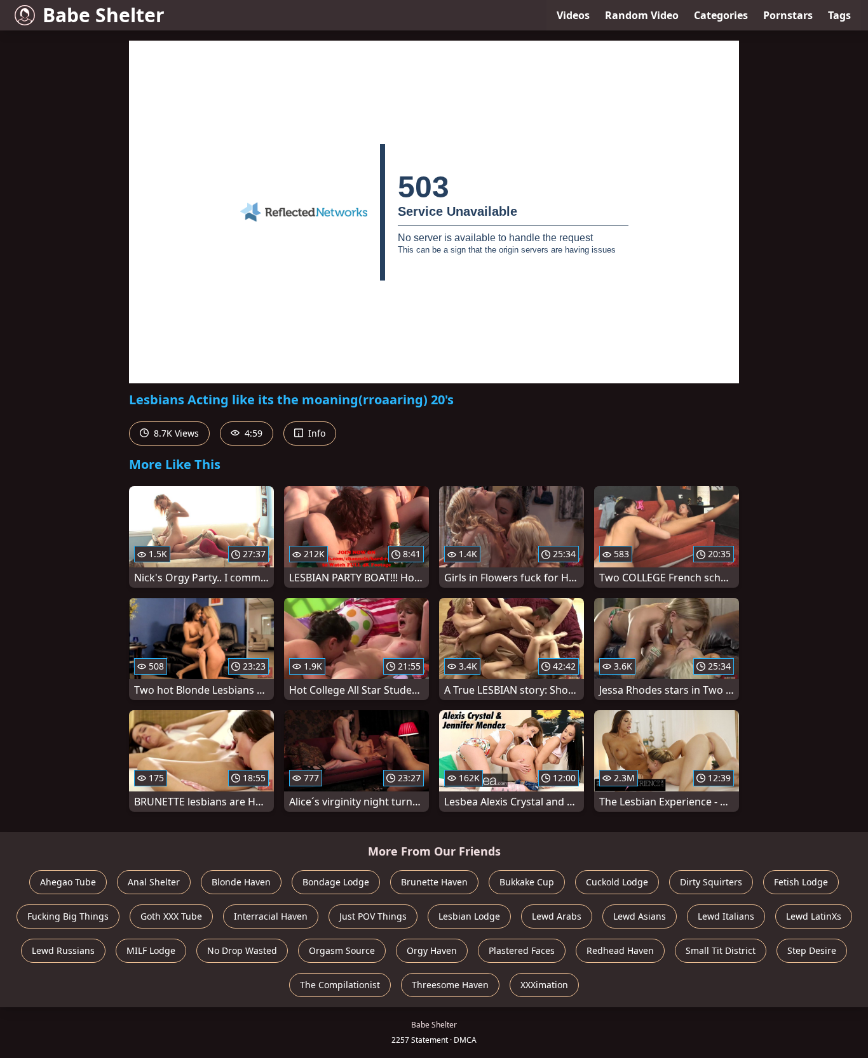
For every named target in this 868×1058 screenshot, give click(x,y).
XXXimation (544, 985)
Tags (839, 15)
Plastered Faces (522, 950)
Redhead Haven (620, 950)
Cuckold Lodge (617, 882)
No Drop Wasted (242, 950)
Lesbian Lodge (469, 916)
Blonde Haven (241, 882)
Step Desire (811, 950)
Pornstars (788, 15)
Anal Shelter (154, 882)
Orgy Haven (432, 950)
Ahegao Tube (68, 882)
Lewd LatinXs (813, 916)
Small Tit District (721, 950)
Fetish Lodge (801, 882)
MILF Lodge (150, 950)
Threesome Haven (450, 985)
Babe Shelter (104, 15)
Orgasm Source (342, 950)
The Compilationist (340, 985)
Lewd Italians (726, 916)
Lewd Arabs (556, 916)
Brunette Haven (434, 882)
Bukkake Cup (526, 882)
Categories (721, 15)
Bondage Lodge (335, 882)
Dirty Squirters (711, 882)
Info (315, 433)
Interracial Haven (271, 916)
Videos (573, 15)
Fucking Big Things (68, 916)
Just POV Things (373, 916)
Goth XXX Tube (171, 916)
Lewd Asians (639, 916)
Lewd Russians (63, 950)
